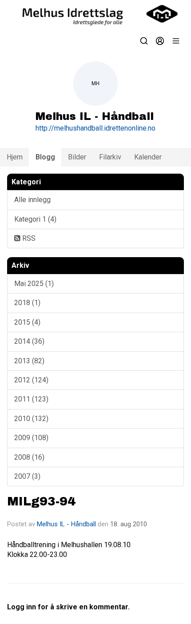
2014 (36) (29, 341)
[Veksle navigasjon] (176, 41)
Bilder (77, 157)
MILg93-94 (41, 501)
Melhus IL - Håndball (66, 524)
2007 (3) (27, 476)
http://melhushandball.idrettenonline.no (95, 128)
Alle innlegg (32, 199)
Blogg (45, 157)
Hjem (15, 157)
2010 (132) (31, 418)
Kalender (148, 157)
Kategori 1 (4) (35, 219)
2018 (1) (27, 302)
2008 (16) (29, 457)
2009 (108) (31, 437)
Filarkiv (110, 157)
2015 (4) (27, 322)
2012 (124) (31, 380)
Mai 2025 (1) (34, 283)
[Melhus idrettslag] (95, 14)
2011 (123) (31, 399)
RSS (28, 238)
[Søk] (144, 41)
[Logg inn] (160, 41)
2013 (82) (29, 361)
